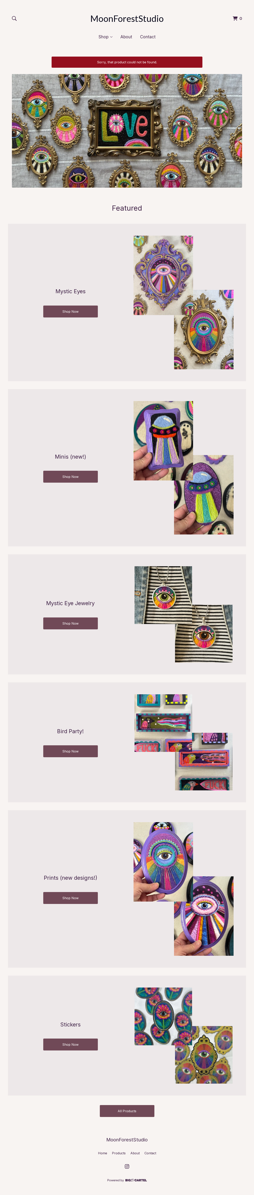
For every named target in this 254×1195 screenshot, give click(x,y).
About (126, 36)
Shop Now (70, 311)
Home (102, 1153)
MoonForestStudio (127, 18)
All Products (127, 1111)
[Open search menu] (14, 18)
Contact (148, 36)
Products (119, 1153)
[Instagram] (127, 1166)
